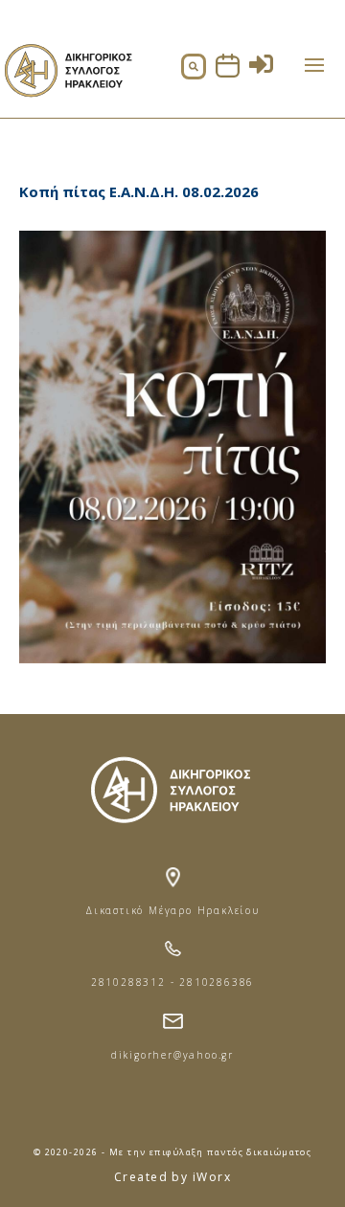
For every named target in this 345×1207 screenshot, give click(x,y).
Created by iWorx (172, 1177)
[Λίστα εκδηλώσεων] (228, 72)
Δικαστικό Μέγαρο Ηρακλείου (172, 910)
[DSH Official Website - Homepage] (67, 106)
